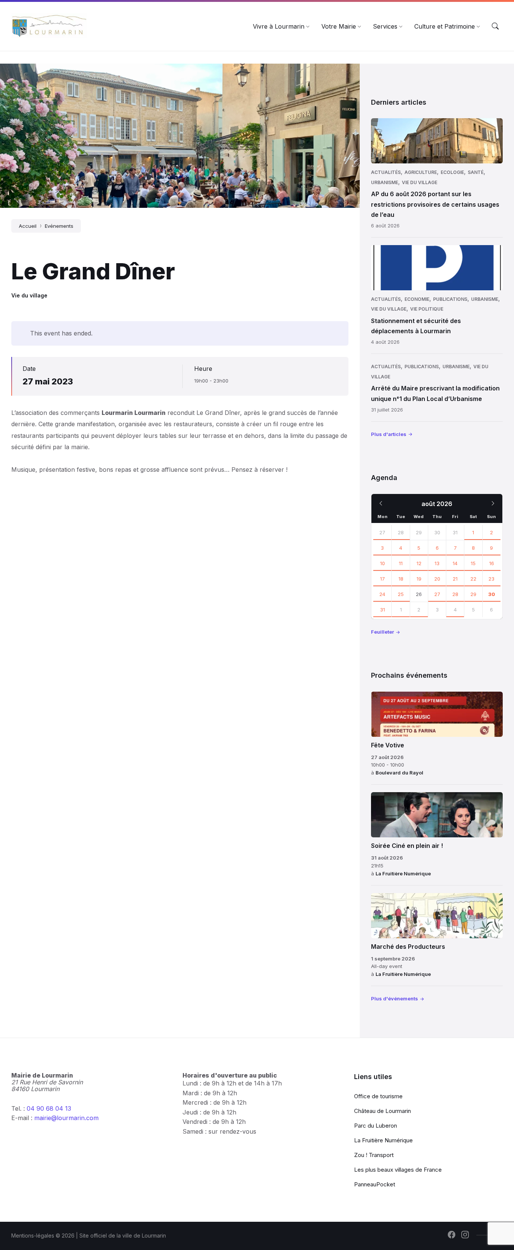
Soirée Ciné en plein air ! (407, 845)
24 (382, 594)
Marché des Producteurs (408, 946)
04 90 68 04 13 (49, 1108)
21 (455, 579)
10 (382, 563)
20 (437, 579)
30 (491, 594)
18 (400, 579)
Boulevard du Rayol (399, 773)
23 (491, 579)
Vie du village (29, 295)
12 (419, 563)
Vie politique (426, 309)
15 (473, 563)
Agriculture (421, 172)
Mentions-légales (32, 1235)
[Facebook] (451, 1235)
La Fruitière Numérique (403, 873)
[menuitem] (278, 26)
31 (382, 610)
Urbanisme (384, 182)
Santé (476, 172)
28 (401, 532)
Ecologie (452, 172)
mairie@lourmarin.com (66, 1118)
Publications (450, 299)
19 (419, 579)
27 (382, 532)
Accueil (27, 226)
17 (382, 579)
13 (437, 563)
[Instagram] (465, 1235)
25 (401, 594)
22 (473, 579)
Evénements (59, 226)
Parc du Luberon (375, 1125)
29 (473, 594)
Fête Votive (387, 745)
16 (491, 563)
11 (401, 563)
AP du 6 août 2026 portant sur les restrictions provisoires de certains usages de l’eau (435, 204)
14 (455, 563)
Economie (417, 299)
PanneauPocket (374, 1184)
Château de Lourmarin (382, 1110)
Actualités (386, 172)
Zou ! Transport (374, 1155)
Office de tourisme (378, 1096)
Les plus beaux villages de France (398, 1169)
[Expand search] (495, 26)
